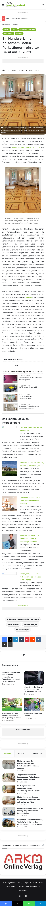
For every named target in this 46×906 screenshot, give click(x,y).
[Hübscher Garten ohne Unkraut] (34, 704)
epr (5, 70)
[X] (10, 639)
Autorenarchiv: (37, 371)
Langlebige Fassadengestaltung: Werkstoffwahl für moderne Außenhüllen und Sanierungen (30, 821)
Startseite (8, 24)
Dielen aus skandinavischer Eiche (25, 147)
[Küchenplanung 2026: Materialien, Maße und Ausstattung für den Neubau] (8, 789)
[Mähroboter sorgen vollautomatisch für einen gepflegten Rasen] (12, 704)
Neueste (7, 753)
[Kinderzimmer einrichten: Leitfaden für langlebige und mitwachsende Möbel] (8, 800)
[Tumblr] (21, 639)
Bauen (14, 30)
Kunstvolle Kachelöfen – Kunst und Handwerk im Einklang (30, 500)
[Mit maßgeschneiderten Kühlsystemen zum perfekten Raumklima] (34, 678)
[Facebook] (4, 639)
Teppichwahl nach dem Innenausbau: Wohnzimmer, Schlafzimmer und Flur (28, 777)
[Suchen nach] (43, 5)
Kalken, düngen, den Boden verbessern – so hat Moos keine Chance (31, 577)
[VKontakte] (38, 639)
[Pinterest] (27, 639)
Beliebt (21, 753)
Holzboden (14, 624)
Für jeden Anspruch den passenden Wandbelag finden (30, 379)
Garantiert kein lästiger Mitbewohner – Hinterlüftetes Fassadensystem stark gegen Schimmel (11, 676)
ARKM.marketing (23, 12)
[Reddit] (32, 639)
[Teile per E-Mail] (4, 644)
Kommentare (37, 753)
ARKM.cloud (23, 890)
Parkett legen (31, 624)
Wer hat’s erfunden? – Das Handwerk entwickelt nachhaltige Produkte (30, 539)
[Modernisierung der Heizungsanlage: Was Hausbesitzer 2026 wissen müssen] (8, 764)
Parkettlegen (23, 629)
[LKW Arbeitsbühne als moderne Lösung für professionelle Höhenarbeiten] (8, 811)
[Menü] (3, 5)
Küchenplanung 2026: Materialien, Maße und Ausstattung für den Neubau (28, 788)
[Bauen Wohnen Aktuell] (15, 4)
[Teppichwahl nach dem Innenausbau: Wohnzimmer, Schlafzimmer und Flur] (8, 777)
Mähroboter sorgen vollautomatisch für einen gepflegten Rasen (11, 715)
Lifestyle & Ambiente (27, 30)
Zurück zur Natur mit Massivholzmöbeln (25, 398)
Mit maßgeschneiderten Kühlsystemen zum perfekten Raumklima (33, 689)
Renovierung (8, 33)
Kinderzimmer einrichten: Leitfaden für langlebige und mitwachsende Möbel (28, 799)
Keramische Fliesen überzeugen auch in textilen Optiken (29, 407)
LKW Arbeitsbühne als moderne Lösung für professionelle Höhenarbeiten (30, 810)
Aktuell (15, 24)
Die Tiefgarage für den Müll (28, 387)
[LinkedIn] (15, 639)
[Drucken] (10, 644)
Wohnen (19, 33)
